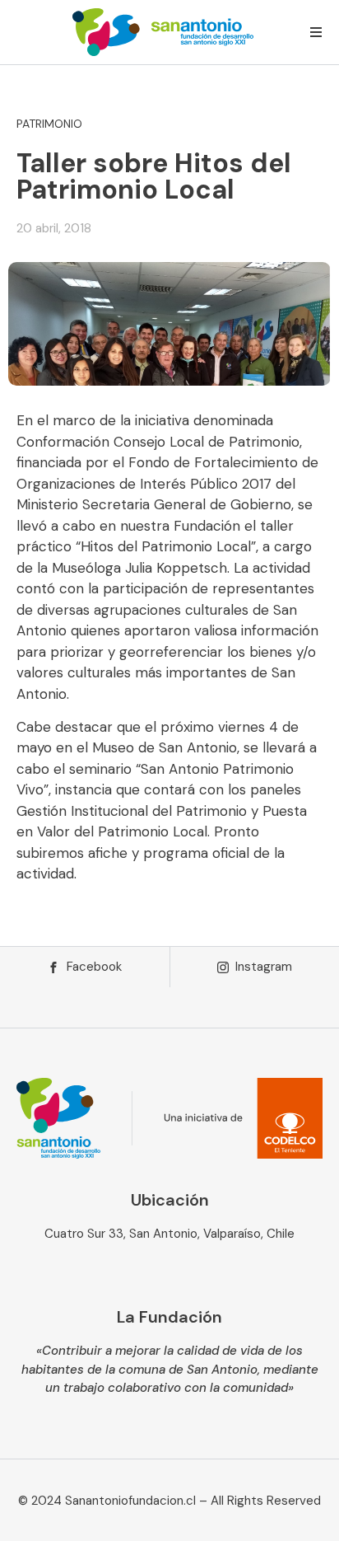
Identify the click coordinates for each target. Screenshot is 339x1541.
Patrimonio (49, 123)
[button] (316, 32)
